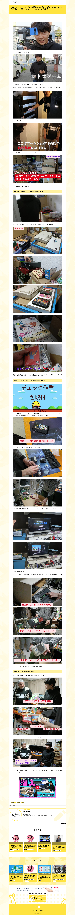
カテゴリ (41, 2)
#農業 (44, 848)
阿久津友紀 (30, 873)
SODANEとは (34, 910)
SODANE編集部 (27, 811)
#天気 (13, 880)
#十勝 (42, 848)
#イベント (60, 850)
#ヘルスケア (14, 849)
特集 (32, 2)
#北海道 (18, 802)
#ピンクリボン (12, 850)
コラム (14, 805)
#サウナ (57, 850)
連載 (50, 2)
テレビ (11, 880)
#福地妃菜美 (62, 879)
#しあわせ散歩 (57, 879)
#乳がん (18, 849)
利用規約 (41, 910)
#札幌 (23, 802)
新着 (24, 2)
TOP (10, 805)
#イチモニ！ (13, 802)
